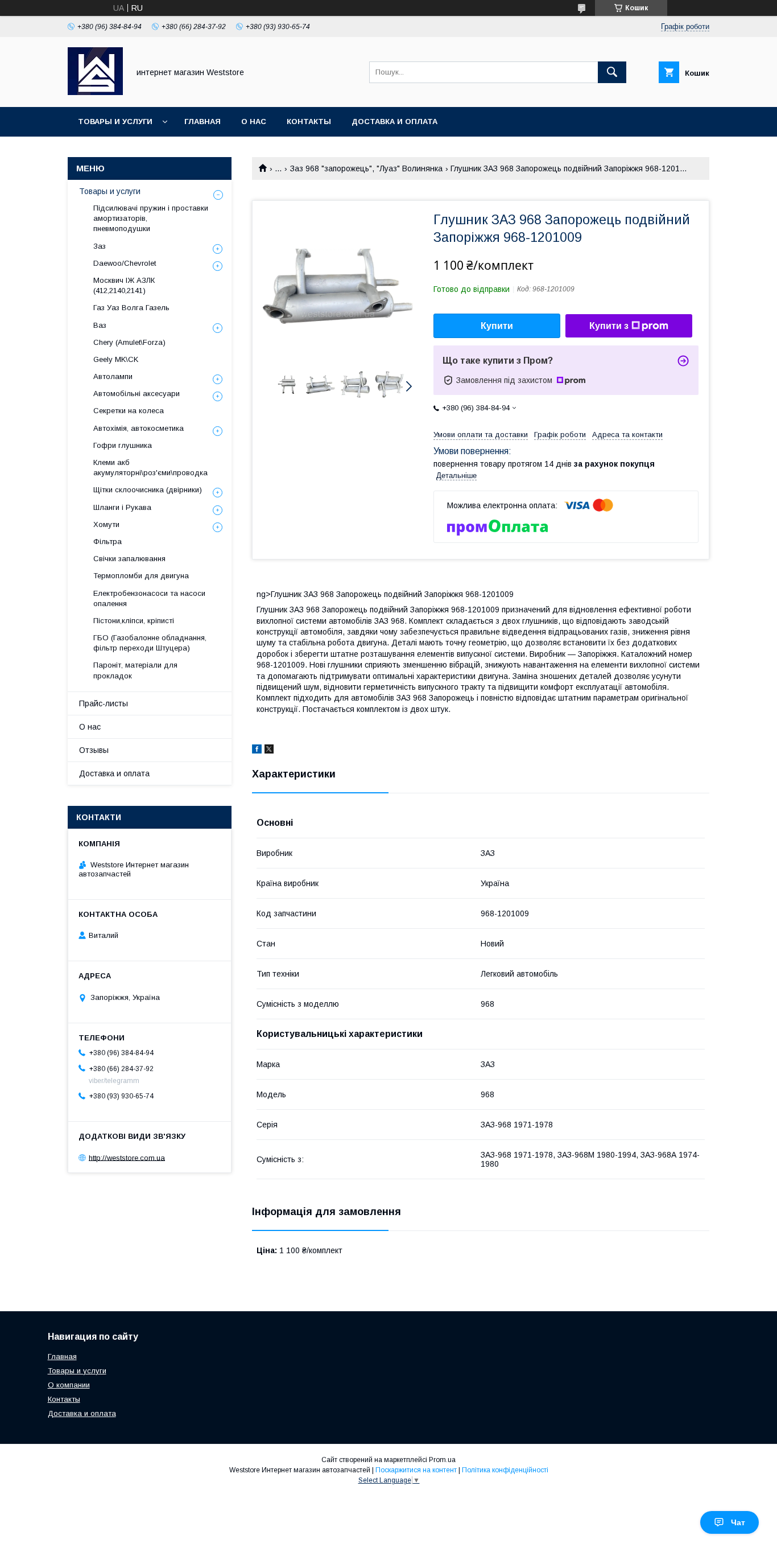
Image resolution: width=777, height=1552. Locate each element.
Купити (497, 326)
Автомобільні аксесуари (136, 393)
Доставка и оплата (394, 121)
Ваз (99, 325)
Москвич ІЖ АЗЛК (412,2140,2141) (124, 285)
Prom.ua (442, 1460)
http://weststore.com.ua (127, 1157)
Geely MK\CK (115, 359)
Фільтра (107, 541)
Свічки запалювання (129, 558)
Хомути (106, 524)
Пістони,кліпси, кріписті (133, 620)
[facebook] (257, 750)
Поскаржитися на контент (416, 1470)
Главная (202, 121)
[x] (269, 750)
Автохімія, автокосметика (138, 428)
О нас (253, 121)
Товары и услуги (115, 121)
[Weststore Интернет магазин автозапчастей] (95, 92)
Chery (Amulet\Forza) (129, 342)
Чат (738, 1522)
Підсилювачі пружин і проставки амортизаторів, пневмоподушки (150, 218)
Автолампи (113, 376)
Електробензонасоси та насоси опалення (149, 598)
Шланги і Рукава (122, 507)
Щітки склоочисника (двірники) (147, 489)
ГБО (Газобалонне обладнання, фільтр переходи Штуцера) (149, 642)
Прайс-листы (103, 703)
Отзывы (94, 750)
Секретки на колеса (128, 410)
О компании (69, 1385)
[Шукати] (612, 72)
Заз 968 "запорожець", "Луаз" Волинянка (366, 168)
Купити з (609, 326)
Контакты (309, 121)
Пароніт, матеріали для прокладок (135, 670)
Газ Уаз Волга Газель (131, 307)
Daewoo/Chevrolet (124, 263)
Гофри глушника (122, 445)
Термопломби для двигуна (141, 575)
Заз (99, 246)
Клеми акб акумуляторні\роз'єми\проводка (150, 467)
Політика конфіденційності (505, 1470)
